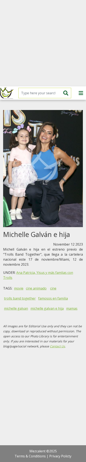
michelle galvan (16, 308)
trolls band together (20, 298)
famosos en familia (53, 298)
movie (18, 288)
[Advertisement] (43, 43)
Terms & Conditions (30, 456)
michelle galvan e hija (47, 308)
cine (53, 288)
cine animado (36, 288)
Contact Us (57, 346)
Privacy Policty (60, 456)
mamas (71, 308)
